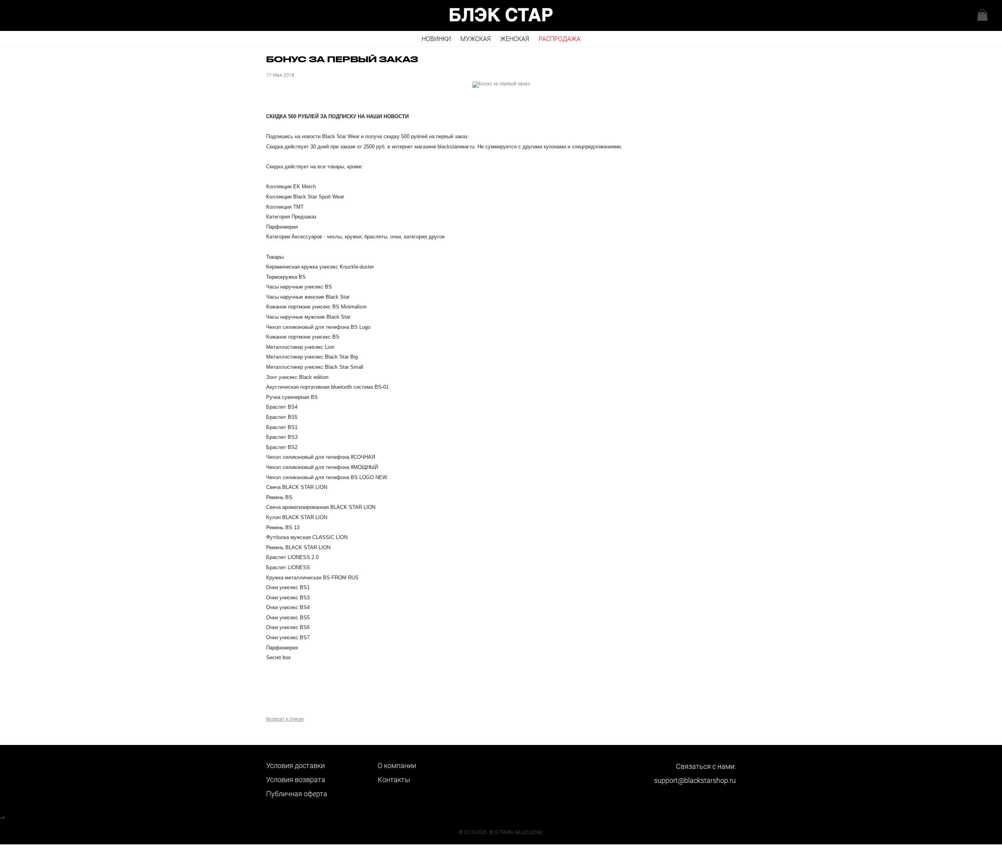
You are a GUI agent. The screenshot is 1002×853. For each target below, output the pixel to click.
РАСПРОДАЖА (559, 39)
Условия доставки (295, 765)
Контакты (394, 779)
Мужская (475, 39)
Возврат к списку (285, 719)
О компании (397, 765)
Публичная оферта (296, 794)
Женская (514, 39)
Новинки (436, 39)
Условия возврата (295, 779)
